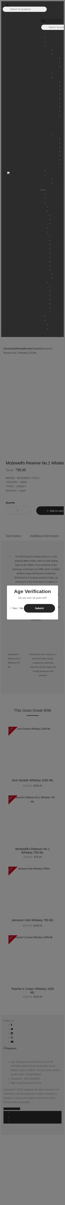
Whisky (56, 269)
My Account (55, 324)
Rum (54, 257)
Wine (54, 312)
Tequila (56, 261)
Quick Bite (57, 223)
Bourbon (56, 236)
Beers (52, 206)
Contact (51, 316)
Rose (55, 295)
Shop (50, 202)
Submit (39, 608)
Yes (14, 608)
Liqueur (56, 253)
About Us (52, 198)
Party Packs (55, 227)
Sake (54, 299)
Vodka (55, 265)
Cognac (56, 240)
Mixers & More (57, 211)
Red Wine (57, 291)
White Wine (58, 307)
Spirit (52, 232)
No (21, 608)
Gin (54, 244)
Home (50, 194)
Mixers (55, 215)
